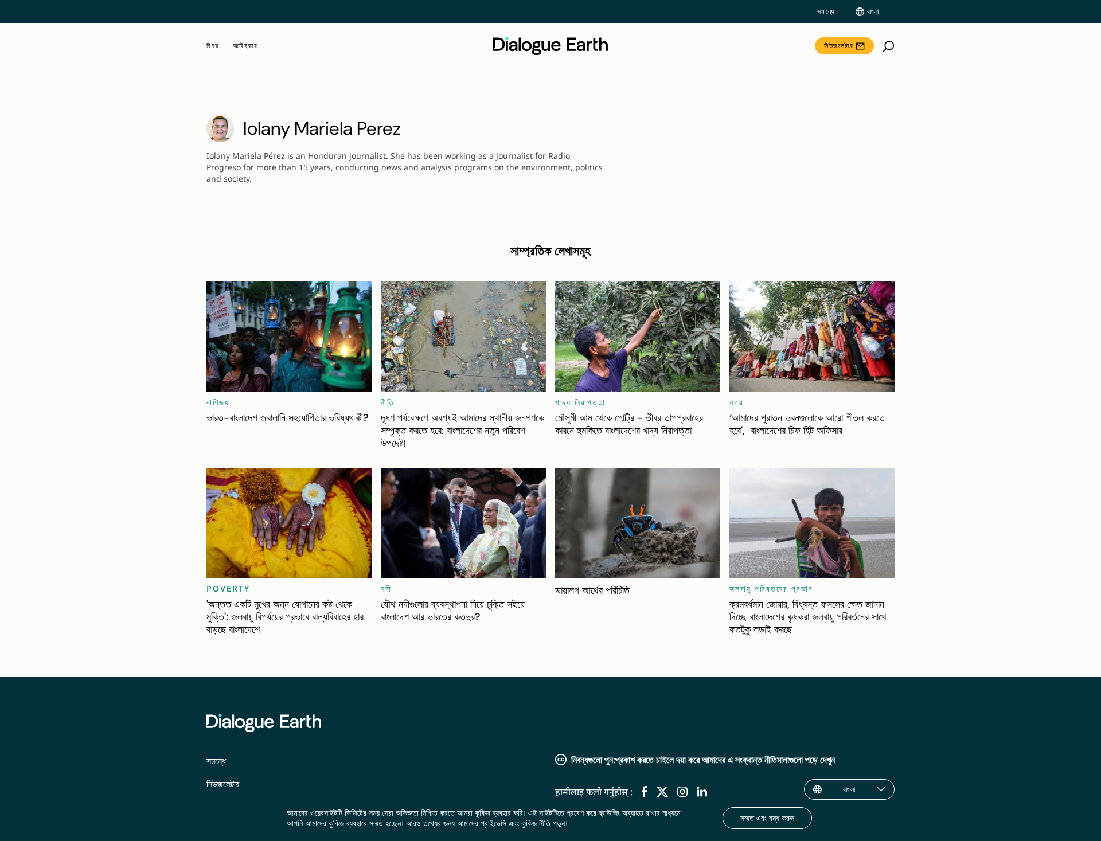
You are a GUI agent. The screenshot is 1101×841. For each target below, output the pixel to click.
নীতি (388, 402)
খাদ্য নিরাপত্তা (580, 402)
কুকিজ (529, 822)
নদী (386, 588)
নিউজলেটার (838, 45)
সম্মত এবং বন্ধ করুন (767, 817)
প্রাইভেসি (493, 822)
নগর (736, 402)
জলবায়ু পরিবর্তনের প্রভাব (771, 588)
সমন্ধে (826, 11)
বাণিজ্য (217, 402)
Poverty (228, 588)
